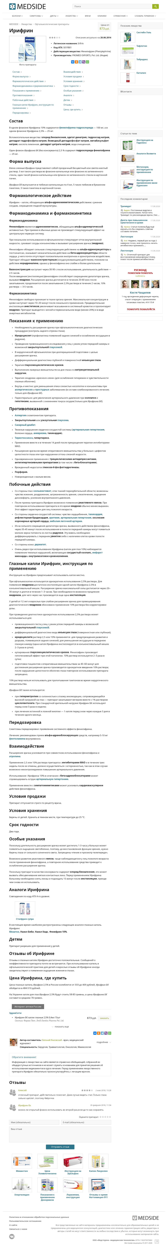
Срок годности (71, 85)
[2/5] (52, 37)
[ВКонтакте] (72, 61)
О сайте (13, 1225)
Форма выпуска (20, 76)
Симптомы (35, 16)
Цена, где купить (72, 109)
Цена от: (104, 27)
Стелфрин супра (25, 919)
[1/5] (50, 37)
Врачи (88, 16)
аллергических (24, 389)
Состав (16, 71)
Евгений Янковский (52, 1040)
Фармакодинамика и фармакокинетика (32, 85)
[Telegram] (80, 61)
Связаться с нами (18, 1229)
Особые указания (72, 90)
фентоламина (17, 738)
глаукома (62, 420)
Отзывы (68, 104)
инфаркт (97, 552)
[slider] (87, 1090)
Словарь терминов (144, 16)
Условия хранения (73, 81)
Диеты (53, 16)
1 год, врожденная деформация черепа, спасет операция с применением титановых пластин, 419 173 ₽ (140, 297)
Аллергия (20, 415)
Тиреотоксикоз (24, 437)
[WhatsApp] (87, 61)
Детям (67, 100)
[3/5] (55, 37)
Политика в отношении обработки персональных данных (39, 1217)
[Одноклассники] (76, 61)
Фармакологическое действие (28, 81)
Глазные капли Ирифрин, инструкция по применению (33, 106)
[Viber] (83, 61)
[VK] (11, 1236)
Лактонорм (126, 236)
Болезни (16, 16)
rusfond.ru (140, 276)
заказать (104, 1018)
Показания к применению (25, 90)
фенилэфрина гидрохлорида (76, 127)
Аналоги (68, 95)
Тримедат (125, 206)
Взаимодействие (72, 71)
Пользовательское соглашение (25, 1221)
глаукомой (55, 347)
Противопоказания (22, 95)
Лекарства (70, 16)
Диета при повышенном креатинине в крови (133, 221)
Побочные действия (22, 100)
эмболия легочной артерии (66, 521)
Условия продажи (73, 76)
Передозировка (20, 112)
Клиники (102, 16)
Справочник (120, 16)
